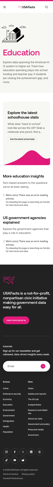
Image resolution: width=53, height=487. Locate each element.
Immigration (8, 421)
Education (8, 405)
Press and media (36, 429)
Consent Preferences (13, 478)
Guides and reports (37, 394)
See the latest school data (22, 139)
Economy (7, 399)
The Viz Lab (33, 399)
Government (9, 415)
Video (30, 388)
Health (6, 426)
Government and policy (39, 424)
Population (8, 432)
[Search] (46, 7)
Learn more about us (16, 320)
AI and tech (33, 435)
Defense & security (12, 394)
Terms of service (10, 474)
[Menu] (4, 7)
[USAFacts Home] (26, 7)
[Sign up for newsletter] (43, 366)
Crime (6, 388)
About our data (35, 419)
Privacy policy (28, 474)
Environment (9, 410)
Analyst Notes (34, 405)
